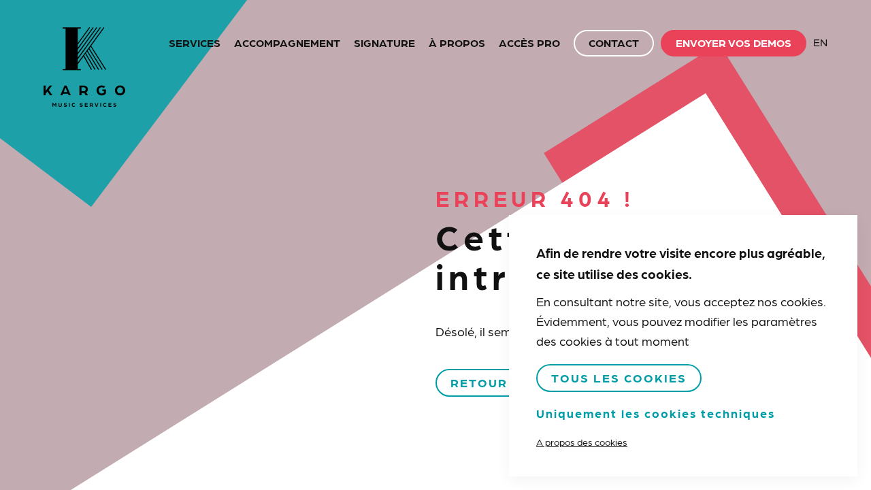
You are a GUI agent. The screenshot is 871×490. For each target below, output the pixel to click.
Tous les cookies (619, 377)
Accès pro (529, 42)
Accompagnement (287, 42)
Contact (614, 42)
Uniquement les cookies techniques (655, 413)
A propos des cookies (581, 441)
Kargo (84, 67)
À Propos (457, 42)
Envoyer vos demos (733, 42)
